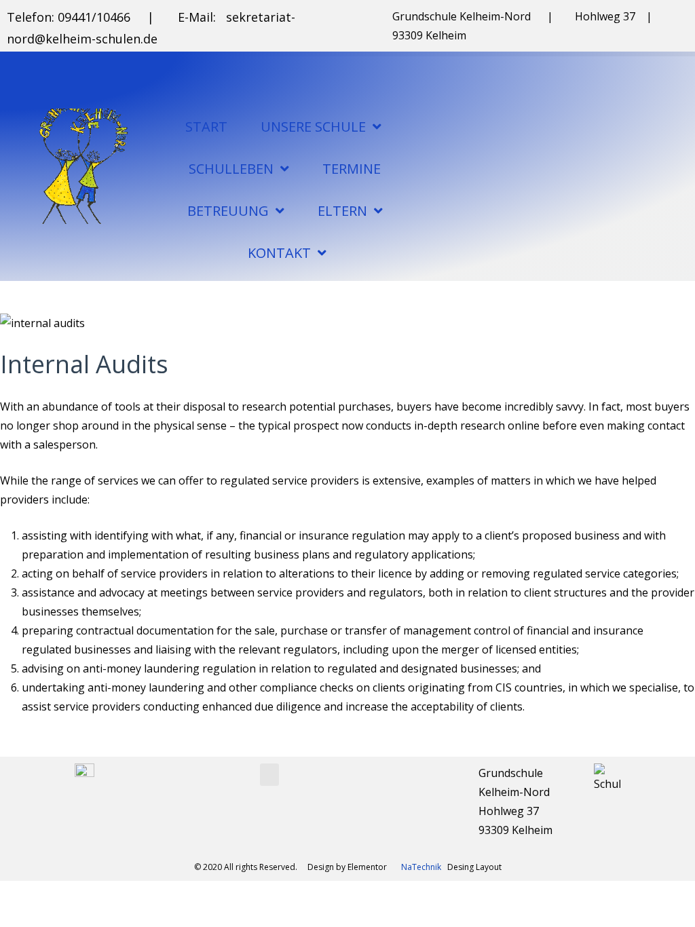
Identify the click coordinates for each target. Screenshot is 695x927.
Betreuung (228, 211)
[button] (269, 774)
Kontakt (279, 253)
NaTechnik (421, 867)
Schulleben (231, 168)
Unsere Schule (313, 126)
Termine (351, 168)
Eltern (342, 211)
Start (206, 126)
